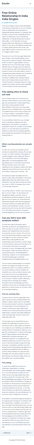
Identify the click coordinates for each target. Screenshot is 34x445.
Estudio (6, 3)
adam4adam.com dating (13, 379)
